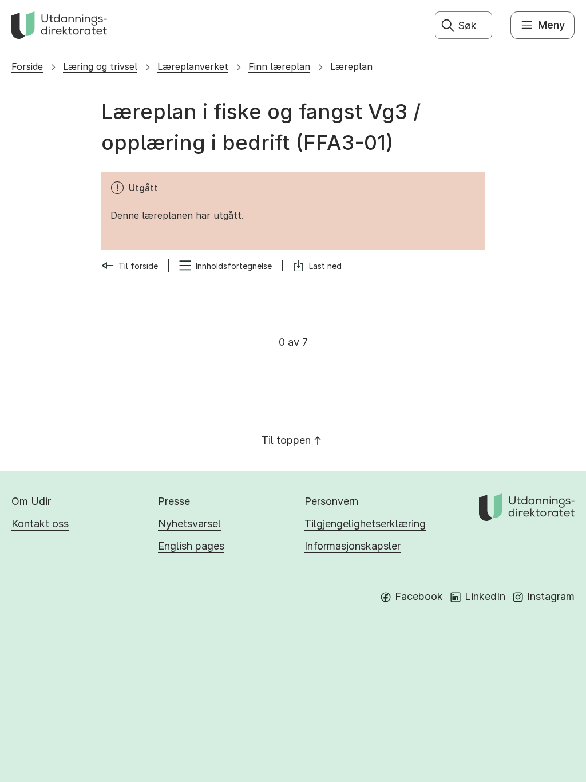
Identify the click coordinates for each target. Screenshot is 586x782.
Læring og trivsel (100, 66)
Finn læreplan (279, 66)
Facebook (419, 596)
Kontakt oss (40, 524)
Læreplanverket (192, 66)
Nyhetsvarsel (189, 524)
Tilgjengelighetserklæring (365, 524)
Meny (551, 25)
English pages (191, 546)
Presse (174, 501)
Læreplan (351, 66)
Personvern (331, 501)
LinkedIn (485, 596)
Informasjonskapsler (352, 546)
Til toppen (286, 440)
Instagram (551, 596)
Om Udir (31, 501)
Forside (27, 66)
